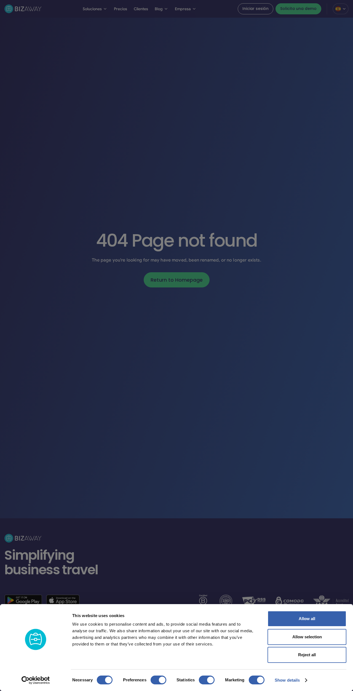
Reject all (307, 654)
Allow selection (307, 636)
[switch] (158, 680)
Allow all (307, 618)
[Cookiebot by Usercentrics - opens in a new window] (36, 680)
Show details (287, 680)
